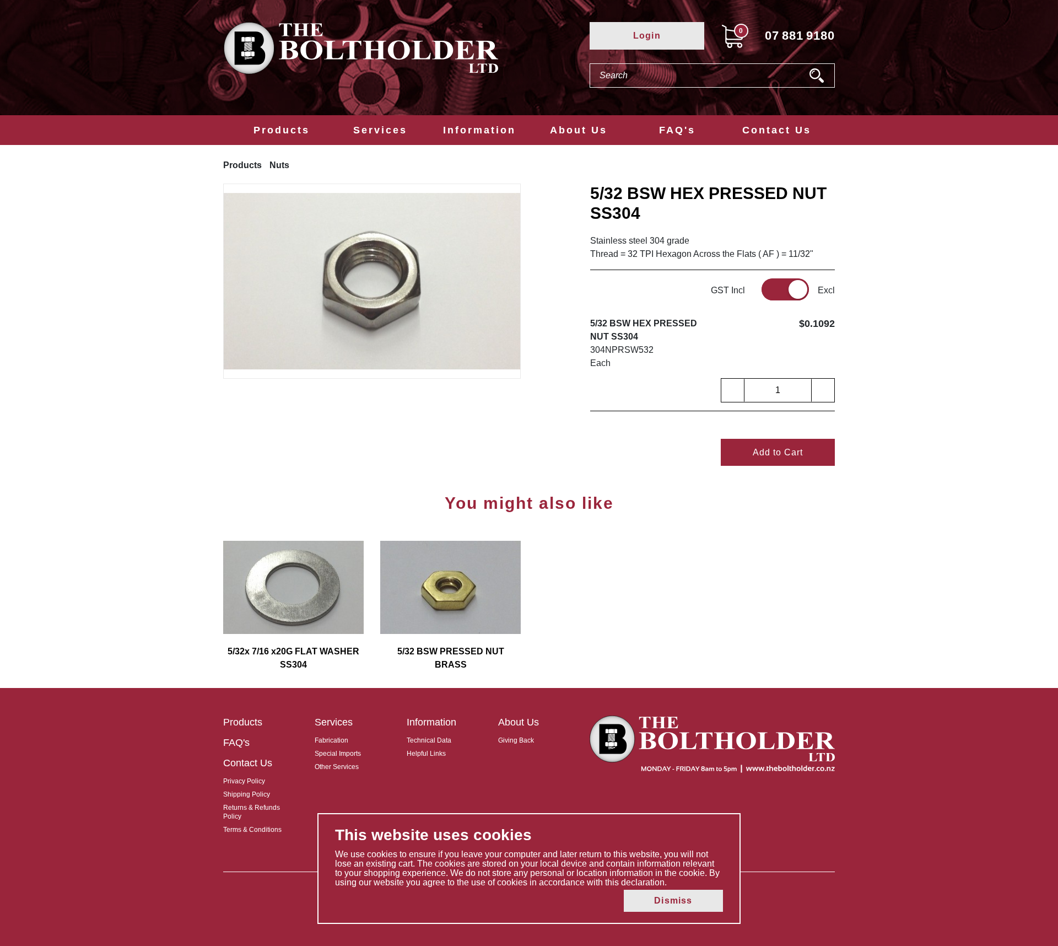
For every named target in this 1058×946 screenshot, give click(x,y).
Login (647, 35)
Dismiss (673, 900)
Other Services (337, 767)
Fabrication (331, 740)
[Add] (822, 390)
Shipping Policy (246, 794)
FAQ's (677, 130)
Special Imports (338, 753)
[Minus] (732, 390)
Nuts (279, 165)
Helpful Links (426, 753)
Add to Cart (778, 452)
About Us (578, 130)
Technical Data (429, 740)
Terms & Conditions (252, 830)
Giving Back (516, 740)
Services (380, 130)
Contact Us (776, 130)
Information (479, 130)
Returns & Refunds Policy (251, 812)
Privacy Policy (244, 781)
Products (281, 130)
